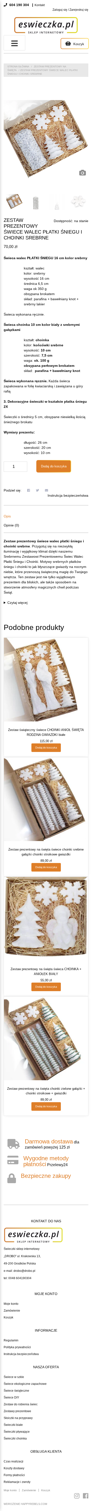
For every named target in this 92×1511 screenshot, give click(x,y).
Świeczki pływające (17, 1431)
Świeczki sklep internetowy (21, 1249)
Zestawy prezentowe (17, 1411)
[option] (46, 139)
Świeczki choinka (15, 1438)
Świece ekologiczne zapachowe (25, 1384)
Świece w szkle (14, 1377)
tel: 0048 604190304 (17, 1278)
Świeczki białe (13, 1425)
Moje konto (11, 1303)
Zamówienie (12, 1310)
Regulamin (11, 1340)
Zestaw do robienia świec (21, 1404)
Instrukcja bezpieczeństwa (68, 495)
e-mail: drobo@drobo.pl (19, 1271)
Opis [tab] (7, 516)
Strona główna (18, 66)
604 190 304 (18, 5)
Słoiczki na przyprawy (18, 1418)
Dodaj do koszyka (53, 466)
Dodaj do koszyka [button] (46, 747)
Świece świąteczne (16, 1390)
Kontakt (40, 5)
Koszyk (8, 1317)
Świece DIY (11, 1397)
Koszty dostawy (14, 1468)
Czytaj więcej (17, 603)
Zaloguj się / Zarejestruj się (70, 9)
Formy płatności (14, 1475)
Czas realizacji (13, 1461)
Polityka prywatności (17, 1347)
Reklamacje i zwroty (17, 1482)
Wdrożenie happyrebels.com (25, 1503)
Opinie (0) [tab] (11, 525)
